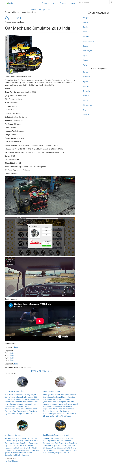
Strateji (85, 60)
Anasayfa (45, 3)
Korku (85, 32)
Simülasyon (87, 50)
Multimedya (87, 105)
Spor (85, 55)
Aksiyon (86, 17)
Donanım (86, 77)
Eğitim (85, 81)
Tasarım (86, 114)
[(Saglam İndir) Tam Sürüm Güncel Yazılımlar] (22, 3)
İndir (16, 347)
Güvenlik (86, 91)
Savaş (85, 46)
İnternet (86, 95)
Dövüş (85, 27)
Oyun (54, 3)
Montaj (85, 100)
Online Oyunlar (88, 41)
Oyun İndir (13, 17)
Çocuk (85, 22)
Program (63, 3)
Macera (86, 36)
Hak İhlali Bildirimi (11, 461)
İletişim (72, 3)
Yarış (85, 65)
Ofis (84, 110)
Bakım (85, 72)
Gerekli (86, 86)
